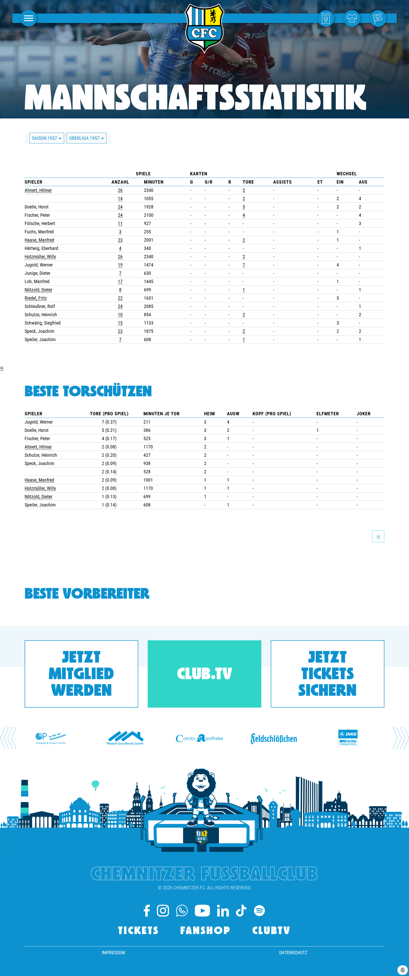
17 (120, 281)
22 (120, 298)
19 (120, 265)
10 (120, 314)
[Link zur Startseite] (204, 51)
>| (1, 368)
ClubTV (271, 931)
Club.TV (204, 675)
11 (120, 223)
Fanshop (205, 931)
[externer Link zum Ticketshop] (327, 18)
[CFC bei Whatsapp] (182, 911)
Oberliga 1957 (85, 138)
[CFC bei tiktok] (241, 911)
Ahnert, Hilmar (38, 190)
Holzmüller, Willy (40, 256)
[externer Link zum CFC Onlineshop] (353, 18)
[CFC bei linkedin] (223, 911)
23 (120, 240)
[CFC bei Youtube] (202, 911)
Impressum (113, 952)
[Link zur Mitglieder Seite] (379, 18)
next (401, 738)
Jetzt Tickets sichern (327, 675)
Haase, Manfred (39, 240)
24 (120, 207)
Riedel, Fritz (36, 298)
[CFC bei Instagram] (163, 911)
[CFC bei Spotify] (259, 911)
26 (120, 190)
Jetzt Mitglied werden (81, 675)
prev (8, 738)
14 (120, 198)
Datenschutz (293, 952)
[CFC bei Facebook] (147, 911)
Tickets (138, 931)
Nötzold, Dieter (38, 290)
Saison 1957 (45, 138)
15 (120, 323)
